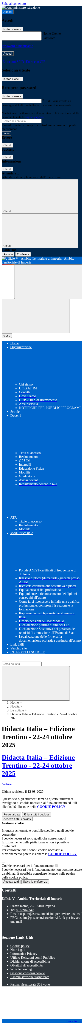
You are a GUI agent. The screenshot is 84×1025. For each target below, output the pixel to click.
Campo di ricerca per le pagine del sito (28, 659)
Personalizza (11, 814)
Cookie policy (20, 946)
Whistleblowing (21, 969)
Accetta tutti (17, 819)
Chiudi (7, 145)
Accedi (7, 11)
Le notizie (17, 710)
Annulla (8, 254)
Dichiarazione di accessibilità (30, 961)
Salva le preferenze (35, 881)
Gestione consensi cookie (27, 973)
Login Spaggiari (34, 117)
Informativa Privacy (23, 953)
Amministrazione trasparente (29, 977)
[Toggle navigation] (36, 316)
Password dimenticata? (17, 46)
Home (14, 702)
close (6, 335)
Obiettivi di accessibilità (26, 965)
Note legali (17, 950)
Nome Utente (51, 33)
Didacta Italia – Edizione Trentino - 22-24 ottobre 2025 (38, 765)
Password (49, 38)
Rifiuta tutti (37, 814)
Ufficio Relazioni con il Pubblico (32, 957)
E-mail (46, 100)
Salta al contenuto (14, 3)
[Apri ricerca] (48, 281)
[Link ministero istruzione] (21, 7)
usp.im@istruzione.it (51, 914)
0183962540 (25, 910)
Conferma (23, 254)
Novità (15, 706)
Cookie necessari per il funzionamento (28, 865)
